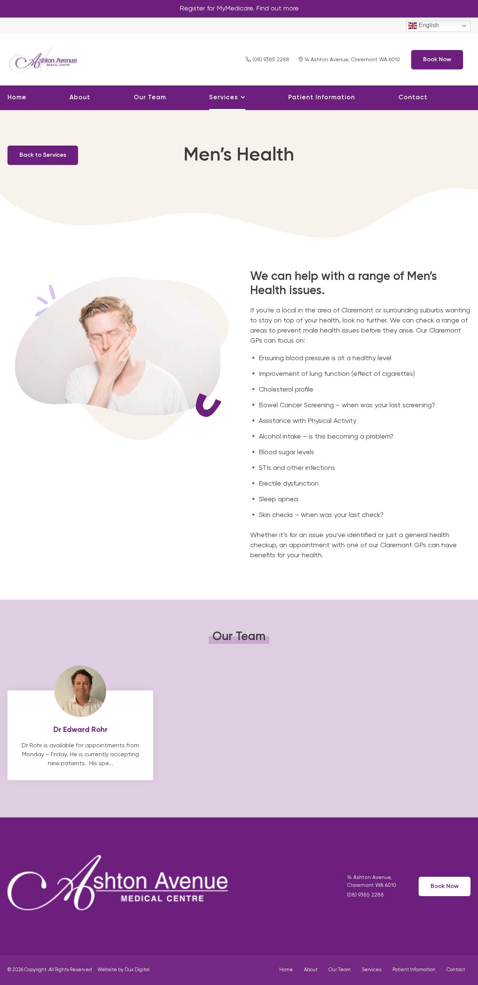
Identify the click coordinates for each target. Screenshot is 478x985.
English (428, 25)
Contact (413, 97)
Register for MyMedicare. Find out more (239, 8)
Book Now (437, 60)
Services (223, 97)
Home (17, 97)
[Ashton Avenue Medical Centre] (42, 58)
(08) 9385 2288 (270, 59)
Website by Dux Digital (123, 969)
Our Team (150, 97)
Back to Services (42, 155)
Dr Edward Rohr (80, 735)
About (79, 97)
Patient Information (321, 97)
